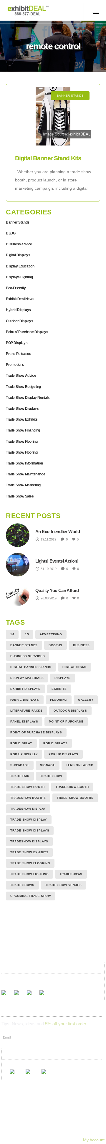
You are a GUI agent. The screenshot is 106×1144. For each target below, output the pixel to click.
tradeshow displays (29, 841)
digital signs (74, 667)
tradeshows (70, 874)
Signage (47, 765)
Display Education (20, 266)
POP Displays (16, 343)
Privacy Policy (33, 1131)
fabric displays (24, 699)
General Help (68, 1131)
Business (81, 645)
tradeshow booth (72, 786)
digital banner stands (31, 667)
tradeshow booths (28, 797)
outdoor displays (70, 710)
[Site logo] (28, 10)
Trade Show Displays (22, 408)
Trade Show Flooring (21, 441)
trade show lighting (29, 874)
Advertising (51, 634)
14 (12, 634)
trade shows (22, 885)
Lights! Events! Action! (56, 560)
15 (27, 634)
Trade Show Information (24, 463)
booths (55, 645)
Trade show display (28, 819)
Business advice (19, 244)
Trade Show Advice (21, 375)
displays (62, 678)
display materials (27, 678)
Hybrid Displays (18, 310)
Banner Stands (17, 222)
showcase (19, 765)
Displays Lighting (19, 277)
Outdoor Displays (19, 321)
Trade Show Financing (23, 430)
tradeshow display (28, 808)
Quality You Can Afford (57, 590)
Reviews (62, 1115)
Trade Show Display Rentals (28, 398)
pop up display (24, 754)
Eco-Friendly (16, 288)
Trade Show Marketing (23, 485)
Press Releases (18, 354)
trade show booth (27, 786)
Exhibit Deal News (20, 299)
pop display (21, 743)
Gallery (37, 1115)
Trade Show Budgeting (23, 387)
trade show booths (75, 797)
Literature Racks (26, 710)
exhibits (59, 688)
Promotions (15, 365)
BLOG (10, 233)
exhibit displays (25, 688)
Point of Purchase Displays (27, 332)
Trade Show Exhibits (21, 419)
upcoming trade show (30, 895)
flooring (58, 699)
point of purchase (66, 721)
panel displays (24, 721)
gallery (85, 699)
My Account (94, 1140)
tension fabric (79, 765)
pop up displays (63, 754)
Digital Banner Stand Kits (48, 158)
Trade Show (51, 776)
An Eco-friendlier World (57, 531)
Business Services (27, 656)
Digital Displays (18, 255)
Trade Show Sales (20, 496)
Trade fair (19, 776)
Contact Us (74, 1123)
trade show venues (63, 885)
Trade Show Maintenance (25, 474)
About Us (45, 1123)
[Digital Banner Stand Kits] (53, 116)
